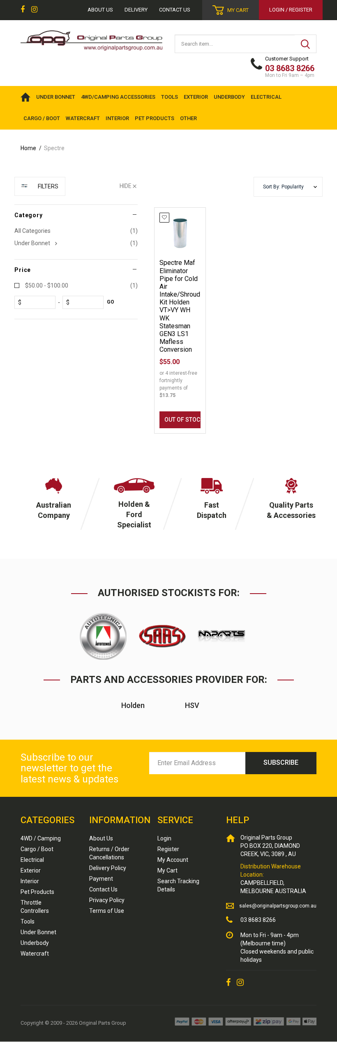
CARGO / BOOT (41, 118)
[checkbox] (76, 243)
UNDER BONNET (55, 97)
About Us (101, 838)
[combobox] (235, 44)
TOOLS (169, 97)
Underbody (35, 943)
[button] (288, 187)
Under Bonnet (38, 932)
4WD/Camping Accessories (118, 97)
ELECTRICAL (266, 97)
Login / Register (290, 10)
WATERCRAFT (83, 118)
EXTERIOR (196, 97)
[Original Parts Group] (91, 38)
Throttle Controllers (35, 906)
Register (168, 849)
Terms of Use (106, 910)
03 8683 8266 (258, 920)
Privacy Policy (107, 900)
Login (164, 838)
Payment (101, 878)
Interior (30, 881)
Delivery (136, 10)
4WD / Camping (41, 838)
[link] (22, 10)
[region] (76, 313)
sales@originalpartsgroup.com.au (277, 906)
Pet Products (37, 892)
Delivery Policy (107, 868)
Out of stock (182, 419)
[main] (238, 328)
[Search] (305, 44)
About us (100, 10)
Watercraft (35, 953)
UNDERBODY (229, 97)
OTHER (188, 118)
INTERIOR (117, 118)
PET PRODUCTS (154, 118)
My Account (172, 859)
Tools (28, 921)
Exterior (31, 870)
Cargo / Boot (37, 849)
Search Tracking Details (178, 885)
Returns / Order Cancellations (109, 853)
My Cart (167, 870)
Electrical (32, 859)
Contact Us (174, 10)
